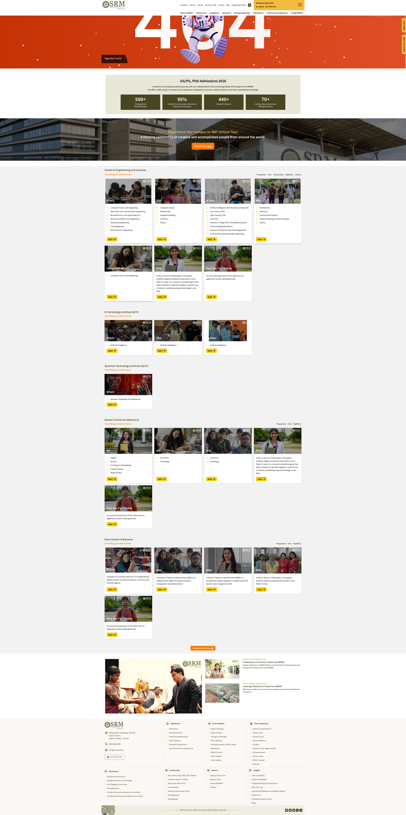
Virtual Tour (200, 146)
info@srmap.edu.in (116, 750)
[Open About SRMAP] (194, 12)
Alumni (200, 5)
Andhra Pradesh (248, 659)
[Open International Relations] (288, 12)
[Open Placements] (264, 12)
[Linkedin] (286, 810)
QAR (227, 5)
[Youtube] (290, 810)
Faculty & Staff (210, 5)
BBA (158, 570)
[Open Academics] (220, 12)
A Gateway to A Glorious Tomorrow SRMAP (264, 662)
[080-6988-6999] (106, 744)
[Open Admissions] (207, 12)
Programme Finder (239, 5)
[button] (153, 686)
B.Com (111, 569)
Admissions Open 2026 (264, 3)
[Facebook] (293, 810)
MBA (209, 570)
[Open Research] (231, 12)
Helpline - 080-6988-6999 (267, 7)
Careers (221, 5)
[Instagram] (300, 810)
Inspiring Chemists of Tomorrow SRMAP (262, 686)
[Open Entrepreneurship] (250, 12)
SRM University (260, 659)
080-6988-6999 (115, 744)
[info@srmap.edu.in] (106, 750)
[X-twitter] (297, 810)
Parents (192, 5)
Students (184, 5)
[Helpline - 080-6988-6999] (256, 7)
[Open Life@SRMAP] (303, 12)
